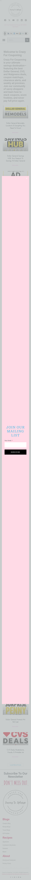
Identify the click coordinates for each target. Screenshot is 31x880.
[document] (15, 440)
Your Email (8, 440)
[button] (26, 178)
